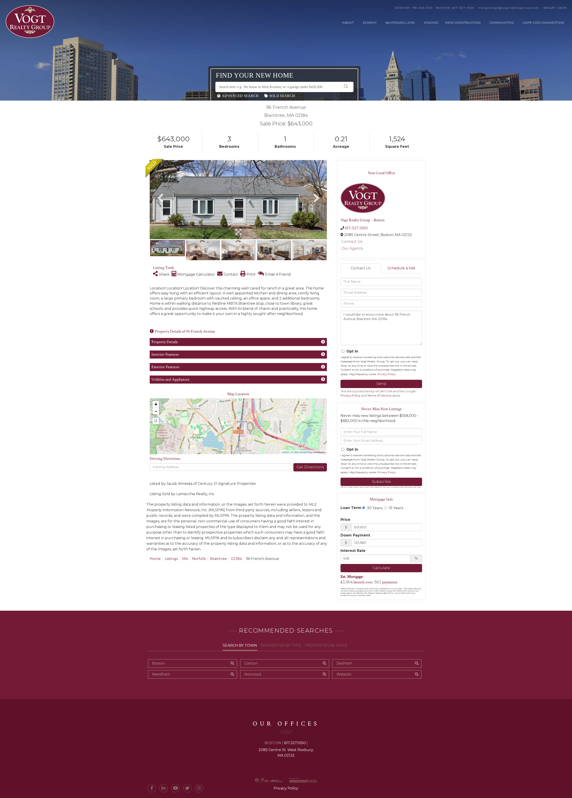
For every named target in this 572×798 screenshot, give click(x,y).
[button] (346, 87)
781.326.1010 (422, 7)
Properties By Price (326, 645)
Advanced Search (240, 96)
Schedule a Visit (401, 268)
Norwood (252, 674)
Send (381, 384)
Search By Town (240, 645)
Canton (251, 663)
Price (345, 519)
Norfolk (199, 559)
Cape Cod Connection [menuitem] (543, 23)
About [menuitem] (348, 23)
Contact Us (351, 241)
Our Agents (352, 248)
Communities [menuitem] (502, 23)
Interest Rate (353, 551)
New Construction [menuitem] (463, 23)
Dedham (344, 663)
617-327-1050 (463, 7)
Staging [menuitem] (431, 23)
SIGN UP (548, 7)
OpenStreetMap (303, 452)
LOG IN (561, 7)
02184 (236, 559)
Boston (158, 663)
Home (155, 559)
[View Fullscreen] (155, 421)
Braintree (218, 559)
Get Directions (310, 467)
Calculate (381, 568)
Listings (171, 559)
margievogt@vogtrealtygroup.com (508, 7)
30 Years (374, 508)
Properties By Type (281, 645)
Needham (161, 674)
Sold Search (282, 96)
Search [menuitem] (369, 23)
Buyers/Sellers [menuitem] (400, 23)
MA (185, 559)
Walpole (343, 674)
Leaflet (285, 452)
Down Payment (355, 535)
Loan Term (351, 508)
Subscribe (381, 481)
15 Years (395, 508)
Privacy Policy (386, 374)
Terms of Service (379, 395)
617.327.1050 (295, 743)
